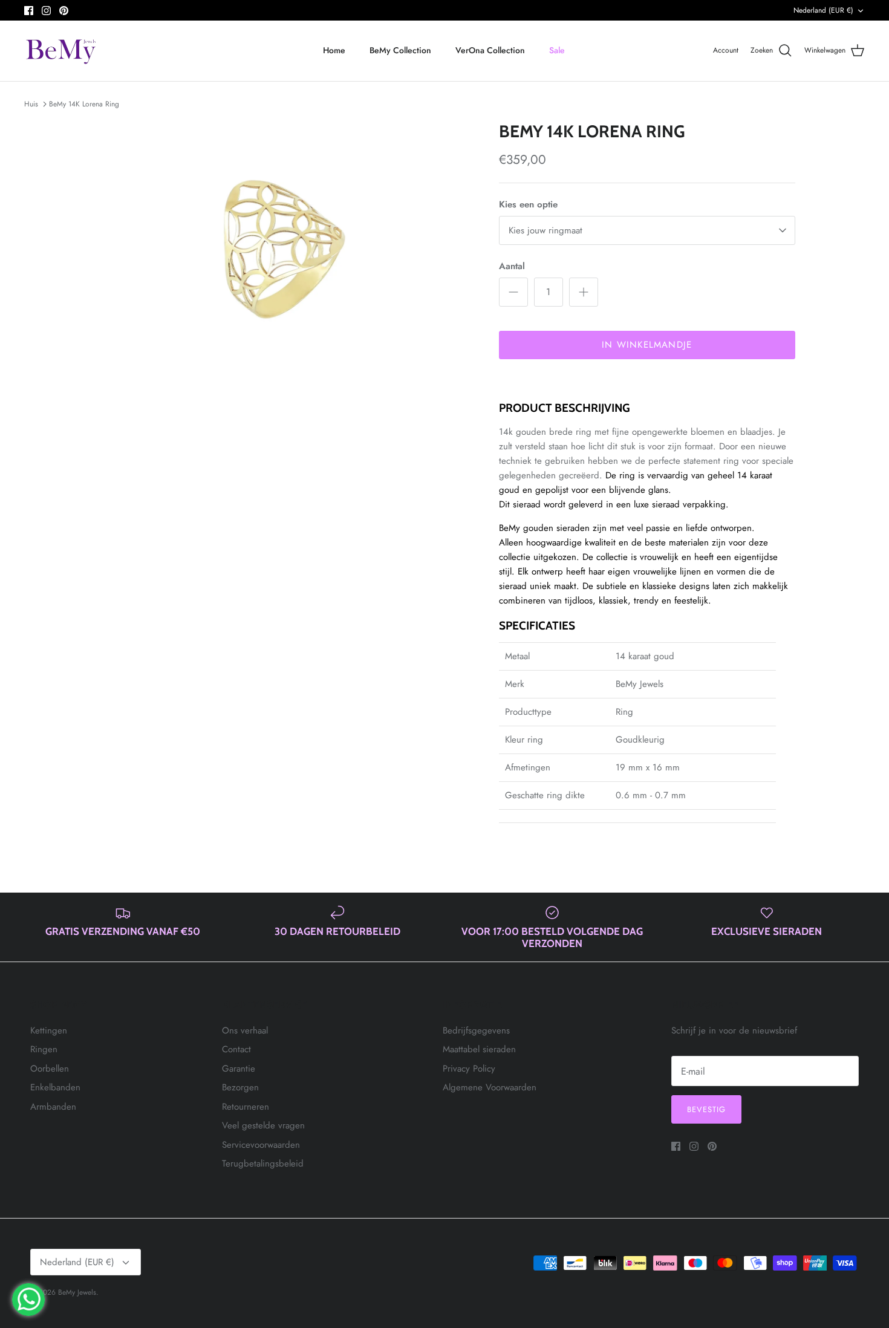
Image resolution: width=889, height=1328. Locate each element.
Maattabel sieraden (479, 1049)
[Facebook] (28, 10)
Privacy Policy (469, 1068)
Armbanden (53, 1106)
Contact (236, 1049)
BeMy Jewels (77, 1292)
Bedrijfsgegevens (476, 1030)
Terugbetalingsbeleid (263, 1163)
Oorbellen (49, 1068)
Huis (31, 104)
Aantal (512, 266)
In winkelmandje (647, 344)
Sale (557, 50)
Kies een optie (528, 204)
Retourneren (245, 1106)
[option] (283, 248)
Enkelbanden (55, 1087)
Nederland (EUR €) (823, 10)
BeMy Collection (400, 50)
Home (334, 50)
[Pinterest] (63, 10)
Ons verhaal (245, 1030)
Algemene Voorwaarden (489, 1087)
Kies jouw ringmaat (545, 230)
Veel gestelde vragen (263, 1125)
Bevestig (706, 1109)
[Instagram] (46, 10)
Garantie (238, 1068)
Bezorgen (240, 1087)
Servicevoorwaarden (261, 1144)
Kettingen (48, 1030)
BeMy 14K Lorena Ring (84, 104)
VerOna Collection (490, 50)
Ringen (43, 1049)
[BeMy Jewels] (62, 51)
